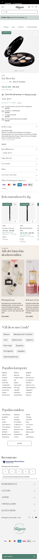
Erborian (4, 429)
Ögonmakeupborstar (11, 357)
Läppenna (29, 340)
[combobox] (19, 12)
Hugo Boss (5, 437)
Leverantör (6, 164)
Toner (6, 340)
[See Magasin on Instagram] (29, 517)
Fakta (4, 169)
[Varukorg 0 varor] (36, 7)
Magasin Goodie (30, 94)
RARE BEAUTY (18, 434)
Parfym (4, 375)
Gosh (3, 75)
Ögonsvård (17, 385)
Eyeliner (4, 380)
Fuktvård (28, 382)
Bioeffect (5, 417)
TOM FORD (29, 429)
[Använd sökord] (4, 12)
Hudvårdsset (18, 395)
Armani (16, 437)
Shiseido (17, 419)
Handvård (17, 392)
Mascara (6, 334)
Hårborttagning (31, 387)
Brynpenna (19, 345)
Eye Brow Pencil (8, 228)
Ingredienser (7, 158)
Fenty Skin (17, 427)
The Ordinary (6, 427)
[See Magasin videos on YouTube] (36, 517)
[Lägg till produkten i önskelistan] (35, 33)
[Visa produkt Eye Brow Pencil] (10, 213)
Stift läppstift (8, 351)
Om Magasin (9, 504)
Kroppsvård (29, 380)
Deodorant (5, 390)
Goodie (6, 491)
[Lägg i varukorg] (15, 221)
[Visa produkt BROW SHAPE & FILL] (27, 213)
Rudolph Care (18, 429)
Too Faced (29, 424)
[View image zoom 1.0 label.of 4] (19, 51)
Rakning (28, 395)
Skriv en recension (19, 82)
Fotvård (4, 377)
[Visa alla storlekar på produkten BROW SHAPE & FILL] (22, 239)
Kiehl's (4, 422)
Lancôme (29, 419)
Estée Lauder (30, 432)
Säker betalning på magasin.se (14, 180)
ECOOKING (17, 422)
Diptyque (17, 414)
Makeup (4, 372)
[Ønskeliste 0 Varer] (32, 7)
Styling (28, 375)
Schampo (29, 392)
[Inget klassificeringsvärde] (5, 82)
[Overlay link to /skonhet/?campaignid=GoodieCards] (19, 17)
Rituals (28, 414)
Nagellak (28, 372)
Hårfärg (16, 372)
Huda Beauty (30, 437)
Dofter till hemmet (7, 395)
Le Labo (16, 417)
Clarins (28, 427)
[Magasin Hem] (19, 7)
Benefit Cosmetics (8, 434)
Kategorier (9, 510)
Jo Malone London (20, 424)
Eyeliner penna (17, 340)
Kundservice (9, 484)
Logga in (19, 102)
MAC (3, 419)
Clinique (28, 417)
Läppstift (16, 390)
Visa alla (19, 443)
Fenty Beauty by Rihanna (9, 414)
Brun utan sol (30, 377)
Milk (27, 434)
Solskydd (5, 382)
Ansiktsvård (6, 385)
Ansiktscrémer (18, 377)
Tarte (27, 422)
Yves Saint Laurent (8, 424)
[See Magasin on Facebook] (32, 517)
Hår (15, 380)
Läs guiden (5, 316)
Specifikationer (8, 149)
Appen (5, 497)
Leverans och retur (9, 175)
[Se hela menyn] (3, 7)
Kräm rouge (8, 345)
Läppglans (21, 351)
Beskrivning (6, 127)
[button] (29, 7)
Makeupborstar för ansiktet (23, 334)
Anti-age (16, 387)
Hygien (4, 392)
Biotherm (17, 432)
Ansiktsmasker (6, 387)
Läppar (16, 382)
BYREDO (4, 432)
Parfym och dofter (31, 385)
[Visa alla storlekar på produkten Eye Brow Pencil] (4, 237)
